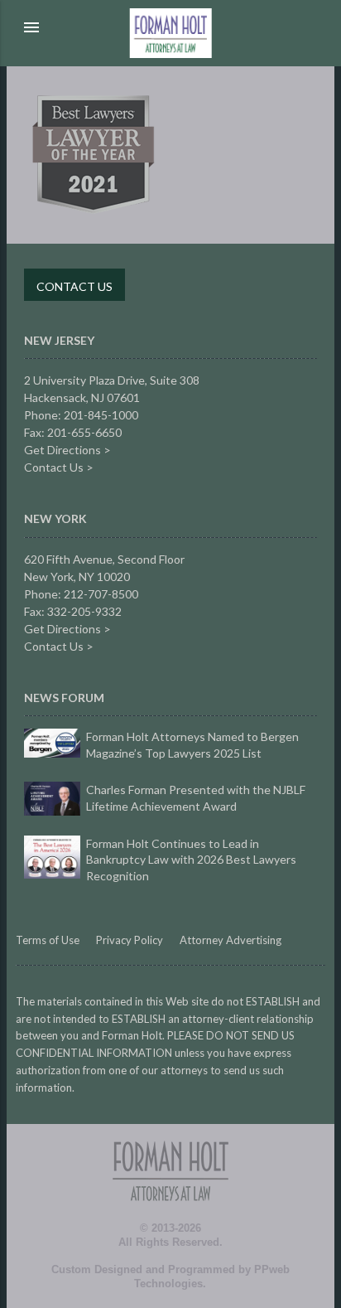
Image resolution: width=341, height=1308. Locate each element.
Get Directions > (67, 450)
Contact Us (74, 286)
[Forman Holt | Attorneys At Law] (170, 1218)
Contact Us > (59, 467)
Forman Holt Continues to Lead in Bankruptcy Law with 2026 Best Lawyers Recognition (191, 859)
